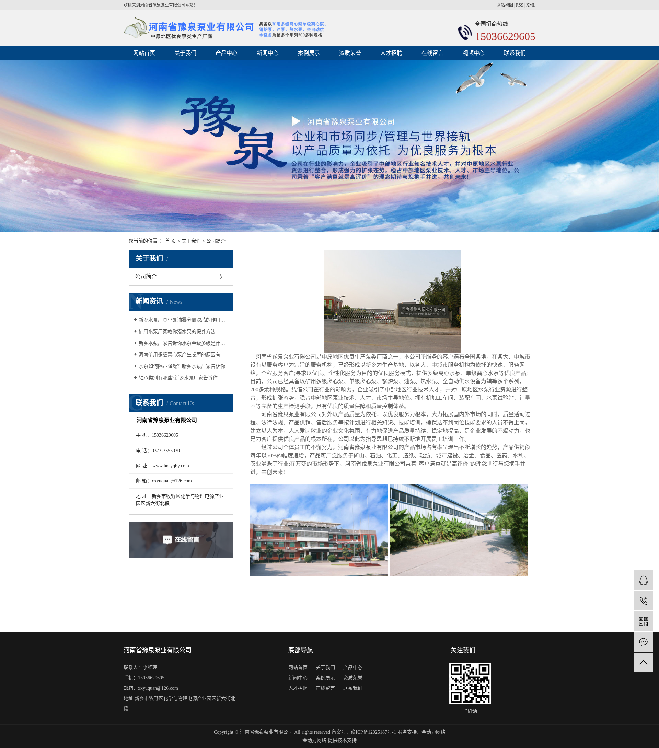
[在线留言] (643, 642)
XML (530, 5)
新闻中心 (268, 53)
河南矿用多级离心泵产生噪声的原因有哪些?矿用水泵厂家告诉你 (183, 354)
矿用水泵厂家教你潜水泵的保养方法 (177, 331)
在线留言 (432, 53)
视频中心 (474, 53)
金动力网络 (433, 732)
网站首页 (144, 53)
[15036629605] (643, 600)
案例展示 (309, 53)
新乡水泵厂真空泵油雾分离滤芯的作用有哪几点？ (183, 320)
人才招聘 (391, 53)
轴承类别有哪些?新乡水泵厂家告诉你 (178, 378)
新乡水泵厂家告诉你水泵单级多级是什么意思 (183, 343)
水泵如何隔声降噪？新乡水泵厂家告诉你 (182, 366)
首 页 (170, 241)
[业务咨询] (643, 580)
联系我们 (515, 53)
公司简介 (146, 276)
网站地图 (505, 5)
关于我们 (185, 53)
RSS (519, 5)
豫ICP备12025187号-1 (373, 732)
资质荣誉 (350, 53)
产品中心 (227, 53)
